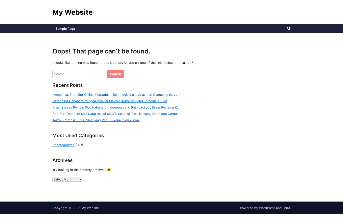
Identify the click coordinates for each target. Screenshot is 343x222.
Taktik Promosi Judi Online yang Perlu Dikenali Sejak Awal (96, 120)
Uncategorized (63, 145)
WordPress (267, 208)
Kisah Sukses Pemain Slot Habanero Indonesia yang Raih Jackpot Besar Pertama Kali (116, 107)
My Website (72, 12)
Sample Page (65, 29)
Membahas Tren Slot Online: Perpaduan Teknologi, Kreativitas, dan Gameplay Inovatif (116, 95)
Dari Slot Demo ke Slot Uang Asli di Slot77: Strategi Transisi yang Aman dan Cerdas (115, 114)
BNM (286, 208)
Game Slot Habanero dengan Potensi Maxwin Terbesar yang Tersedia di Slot (109, 101)
